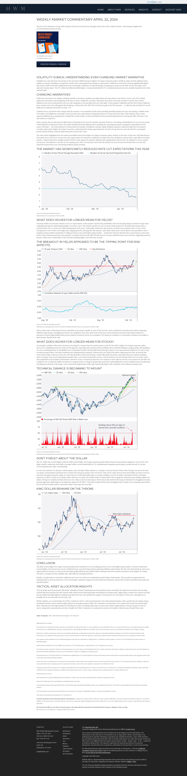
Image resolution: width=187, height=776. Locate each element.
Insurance (66, 738)
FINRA (129, 761)
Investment (66, 733)
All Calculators (68, 754)
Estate (65, 736)
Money (65, 743)
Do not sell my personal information (98, 752)
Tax (64, 741)
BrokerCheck (130, 729)
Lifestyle (65, 746)
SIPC (134, 761)
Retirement (66, 731)
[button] (114, 10)
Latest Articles (67, 748)
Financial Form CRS (91, 727)
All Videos (66, 751)
